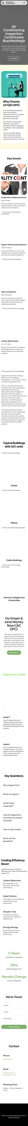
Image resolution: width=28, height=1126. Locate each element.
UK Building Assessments (10, 2)
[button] (14, 785)
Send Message (14, 1027)
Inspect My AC (14, 653)
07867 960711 (7, 1059)
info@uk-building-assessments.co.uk (9, 1074)
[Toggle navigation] (24, 2)
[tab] (14, 785)
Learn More (14, 58)
